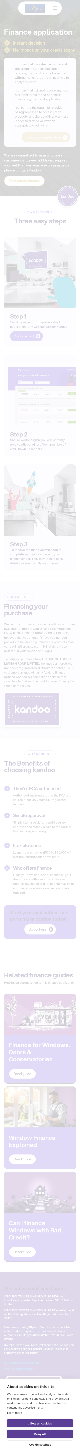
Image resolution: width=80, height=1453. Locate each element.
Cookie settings (40, 1444)
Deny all (40, 1434)
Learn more (14, 1412)
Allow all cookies (40, 1423)
